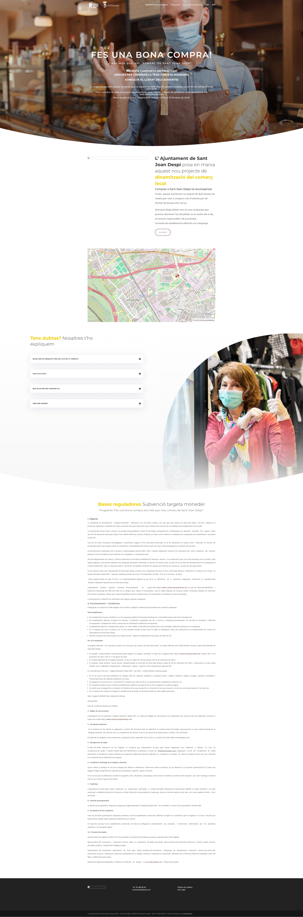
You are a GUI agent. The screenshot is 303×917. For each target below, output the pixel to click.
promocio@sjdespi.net (141, 890)
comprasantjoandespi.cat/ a (191, 654)
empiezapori (187, 913)
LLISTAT (163, 232)
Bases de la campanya (193, 5)
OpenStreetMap (199, 320)
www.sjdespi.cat (155, 862)
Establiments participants (156, 5)
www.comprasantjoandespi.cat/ (174, 587)
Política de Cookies (185, 887)
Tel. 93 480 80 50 (139, 887)
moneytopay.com (154, 94)
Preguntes (175, 5)
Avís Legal (181, 890)
